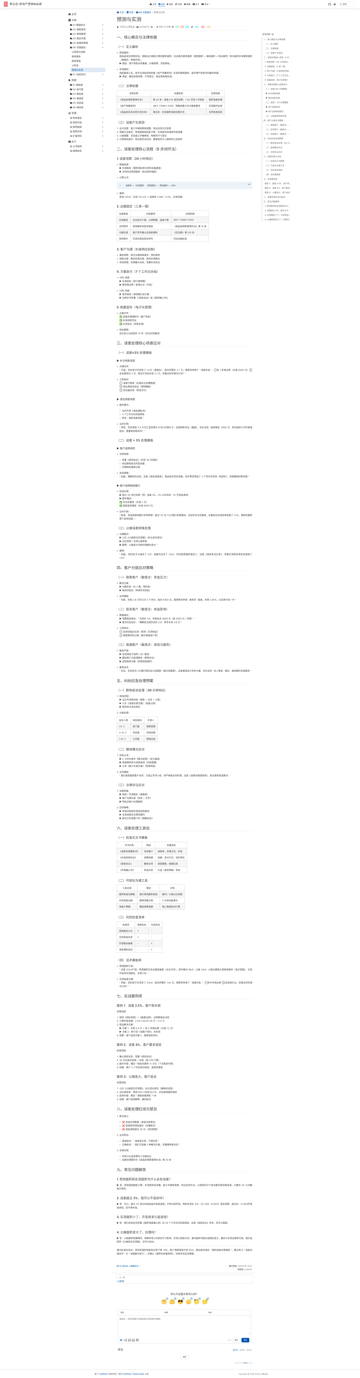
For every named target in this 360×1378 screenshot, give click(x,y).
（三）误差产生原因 (273, 53)
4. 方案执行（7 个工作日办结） (278, 75)
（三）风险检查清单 (273, 170)
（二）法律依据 (271, 48)
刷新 (184, 1357)
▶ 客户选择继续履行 (275, 111)
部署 (188, 4)
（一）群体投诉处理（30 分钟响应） (278, 143)
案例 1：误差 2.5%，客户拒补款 (278, 183)
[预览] (137, 1340)
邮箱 (166, 1312)
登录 (236, 1340)
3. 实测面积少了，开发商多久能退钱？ (278, 215)
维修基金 (76, 56)
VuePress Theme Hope (133, 1374)
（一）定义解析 (271, 44)
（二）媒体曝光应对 (273, 147)
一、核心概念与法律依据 (274, 39)
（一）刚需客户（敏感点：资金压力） (278, 125)
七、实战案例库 (270, 179)
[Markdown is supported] (121, 1340)
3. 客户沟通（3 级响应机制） (278, 71)
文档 (163, 4)
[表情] (125, 1340)
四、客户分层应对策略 (273, 120)
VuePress (103, 1374)
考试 (206, 4)
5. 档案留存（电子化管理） (277, 80)
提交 (245, 1340)
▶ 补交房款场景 (273, 93)
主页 (154, 4)
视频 (171, 4)
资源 (180, 4)
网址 (210, 1312)
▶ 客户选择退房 (273, 107)
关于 (197, 4)
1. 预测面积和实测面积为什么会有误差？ (278, 206)
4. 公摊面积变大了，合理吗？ (278, 219)
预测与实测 (77, 70)
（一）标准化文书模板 (274, 161)
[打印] (272, 34)
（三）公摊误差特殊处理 (275, 116)
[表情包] (129, 1340)
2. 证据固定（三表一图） (276, 66)
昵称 (122, 1312)
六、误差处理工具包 (272, 156)
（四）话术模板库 (272, 174)
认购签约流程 (78, 52)
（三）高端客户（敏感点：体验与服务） (278, 134)
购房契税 (76, 61)
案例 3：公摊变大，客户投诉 (277, 192)
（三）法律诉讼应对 (273, 152)
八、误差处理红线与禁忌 (274, 197)
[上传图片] (133, 1340)
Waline (245, 1363)
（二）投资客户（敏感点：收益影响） (278, 129)
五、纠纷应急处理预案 (273, 138)
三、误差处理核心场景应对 (275, 84)
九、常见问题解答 (271, 201)
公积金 (75, 65)
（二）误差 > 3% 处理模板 (276, 102)
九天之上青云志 (127, 26)
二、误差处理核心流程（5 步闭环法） (278, 57)
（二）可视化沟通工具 (274, 165)
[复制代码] (248, 185)
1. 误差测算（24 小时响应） (277, 62)
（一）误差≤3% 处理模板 (276, 89)
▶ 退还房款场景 (273, 98)
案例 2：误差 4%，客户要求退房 (278, 188)
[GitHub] (329, 4)
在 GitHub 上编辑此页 (129, 1266)
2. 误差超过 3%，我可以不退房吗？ (278, 210)
